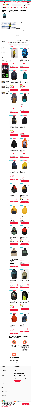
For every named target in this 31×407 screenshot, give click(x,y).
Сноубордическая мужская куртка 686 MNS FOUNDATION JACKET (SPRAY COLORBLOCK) (14, 82)
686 (25, 42)
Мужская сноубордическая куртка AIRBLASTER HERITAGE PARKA (14, 60)
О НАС (2, 2)
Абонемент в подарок (4, 396)
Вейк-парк (3, 390)
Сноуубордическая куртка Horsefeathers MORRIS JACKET (24, 258)
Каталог (2, 379)
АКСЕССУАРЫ (18, 7)
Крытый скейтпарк (4, 395)
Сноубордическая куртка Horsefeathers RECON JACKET (14, 150)
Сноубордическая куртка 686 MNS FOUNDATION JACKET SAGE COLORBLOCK (24, 281)
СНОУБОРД (24, 7)
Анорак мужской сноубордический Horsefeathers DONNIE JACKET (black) (24, 127)
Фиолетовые (26, 44)
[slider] (1, 42)
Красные (23, 42)
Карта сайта (3, 383)
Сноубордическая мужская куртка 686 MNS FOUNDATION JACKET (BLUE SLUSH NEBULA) (24, 60)
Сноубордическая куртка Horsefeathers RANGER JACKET (14, 216)
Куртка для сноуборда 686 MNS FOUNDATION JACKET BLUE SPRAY (14, 281)
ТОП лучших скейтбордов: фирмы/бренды (8, 92)
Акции (2, 387)
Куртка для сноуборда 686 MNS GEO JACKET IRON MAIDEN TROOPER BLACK (14, 302)
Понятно (25, 404)
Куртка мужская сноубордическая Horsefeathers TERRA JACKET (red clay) (13, 325)
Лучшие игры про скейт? (8, 81)
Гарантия (3, 374)
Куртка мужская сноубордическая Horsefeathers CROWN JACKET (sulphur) (24, 172)
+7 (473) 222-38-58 (22, 2)
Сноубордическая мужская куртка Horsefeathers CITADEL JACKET (24, 196)
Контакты (3, 371)
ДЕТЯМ (14, 7)
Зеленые (14, 42)
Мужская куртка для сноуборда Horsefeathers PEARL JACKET (23, 325)
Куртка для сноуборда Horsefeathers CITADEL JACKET (14, 195)
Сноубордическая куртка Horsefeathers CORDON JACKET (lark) (14, 127)
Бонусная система (4, 376)
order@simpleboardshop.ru (19, 373)
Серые (20, 44)
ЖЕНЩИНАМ (8, 7)
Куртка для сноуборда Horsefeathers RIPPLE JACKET (14, 172)
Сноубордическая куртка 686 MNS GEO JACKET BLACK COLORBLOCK (24, 302)
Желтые (11, 42)
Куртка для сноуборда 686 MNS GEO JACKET (24, 150)
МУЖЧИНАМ (3, 7)
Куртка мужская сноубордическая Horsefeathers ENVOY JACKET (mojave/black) (14, 259)
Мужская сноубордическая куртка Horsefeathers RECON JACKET (14, 237)
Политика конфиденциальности (6, 382)
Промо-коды (3, 375)
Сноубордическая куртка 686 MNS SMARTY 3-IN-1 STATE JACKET (14, 105)
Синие (23, 44)
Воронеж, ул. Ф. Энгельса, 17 (15, 2)
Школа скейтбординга (4, 391)
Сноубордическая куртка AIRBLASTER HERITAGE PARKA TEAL (24, 82)
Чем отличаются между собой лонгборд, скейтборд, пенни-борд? (8, 87)
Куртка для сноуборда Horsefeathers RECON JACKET (24, 216)
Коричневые (18, 42)
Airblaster (11, 44)
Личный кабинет (4, 370)
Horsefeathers (16, 44)
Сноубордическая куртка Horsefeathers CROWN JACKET (24, 104)
